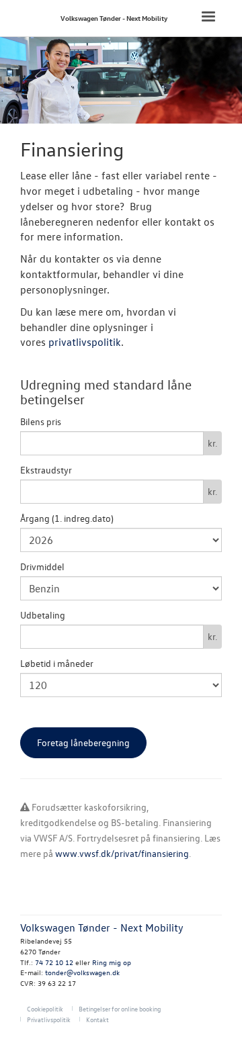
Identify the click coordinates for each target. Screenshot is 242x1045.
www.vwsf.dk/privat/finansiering (122, 853)
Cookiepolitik (45, 1008)
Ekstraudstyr (46, 469)
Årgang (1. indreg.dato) (67, 518)
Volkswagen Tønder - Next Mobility (114, 18)
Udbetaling (42, 614)
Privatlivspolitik (49, 1019)
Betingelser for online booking (120, 1008)
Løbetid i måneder (56, 663)
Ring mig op (111, 962)
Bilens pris (40, 421)
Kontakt (97, 1019)
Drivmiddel (42, 566)
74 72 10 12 (54, 962)
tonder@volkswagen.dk (82, 972)
